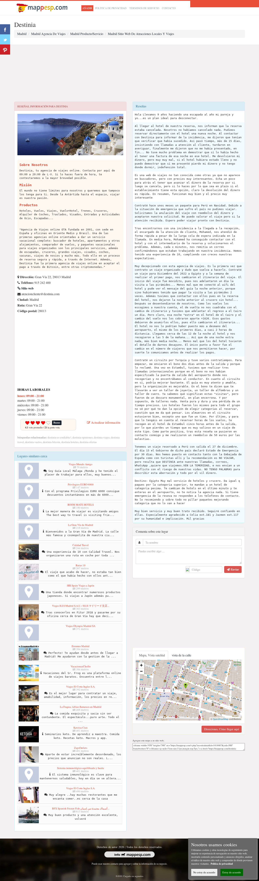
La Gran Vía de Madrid (80, 525)
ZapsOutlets (80, 748)
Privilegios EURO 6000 (80, 484)
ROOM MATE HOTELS (81, 504)
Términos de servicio (144, 8)
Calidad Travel (80, 545)
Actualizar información (105, 422)
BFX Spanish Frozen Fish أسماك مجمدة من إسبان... (80, 808)
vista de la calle (181, 655)
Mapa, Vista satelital (152, 655)
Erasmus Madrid (80, 646)
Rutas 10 (80, 565)
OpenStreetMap (220, 718)
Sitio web (27, 288)
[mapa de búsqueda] (42, 7)
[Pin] (5, 49)
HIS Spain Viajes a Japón (80, 585)
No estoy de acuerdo (204, 872)
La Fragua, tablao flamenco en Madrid (80, 707)
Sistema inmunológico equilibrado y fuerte (80, 768)
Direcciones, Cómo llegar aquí (221, 729)
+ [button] (141, 665)
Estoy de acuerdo (231, 872)
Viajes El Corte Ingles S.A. (80, 686)
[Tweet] (5, 39)
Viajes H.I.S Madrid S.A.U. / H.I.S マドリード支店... (80, 605)
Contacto (169, 8)
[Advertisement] (129, 73)
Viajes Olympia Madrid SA (80, 626)
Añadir (87, 8)
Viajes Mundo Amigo (80, 464)
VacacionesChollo (81, 666)
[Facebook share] (5, 29)
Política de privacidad (110, 8)
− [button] (141, 671)
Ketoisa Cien (80, 727)
